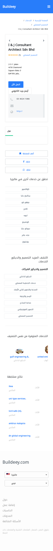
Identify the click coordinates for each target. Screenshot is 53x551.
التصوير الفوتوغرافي (25, 309)
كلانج (26, 209)
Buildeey (9, 6)
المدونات (7, 515)
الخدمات (28, 20)
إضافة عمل (9, 505)
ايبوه (25, 215)
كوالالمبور (25, 189)
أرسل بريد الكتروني (20, 91)
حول (5, 499)
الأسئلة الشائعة (12, 521)
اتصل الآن (16, 84)
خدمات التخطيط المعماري (25, 283)
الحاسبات (7, 510)
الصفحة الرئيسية (41, 20)
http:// (20, 111)
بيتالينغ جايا (25, 196)
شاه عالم (25, 235)
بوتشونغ (25, 242)
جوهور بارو (25, 202)
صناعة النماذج (25, 303)
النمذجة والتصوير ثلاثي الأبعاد (25, 289)
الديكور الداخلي (25, 276)
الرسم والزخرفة (25, 296)
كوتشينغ (25, 222)
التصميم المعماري (41, 25)
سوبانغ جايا (25, 228)
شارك (28, 162)
